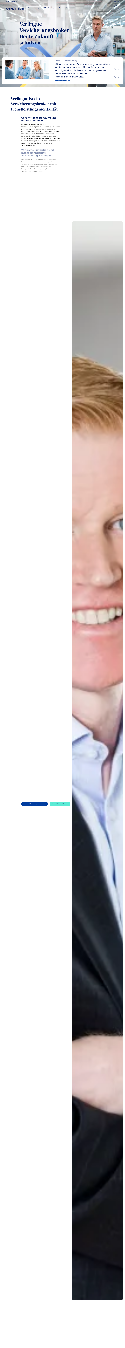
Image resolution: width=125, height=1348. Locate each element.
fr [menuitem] (118, 1)
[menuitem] (11, 1)
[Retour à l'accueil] (15, 8)
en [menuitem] (115, 1)
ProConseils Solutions (29, 131)
